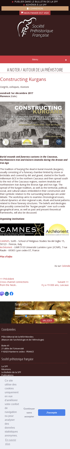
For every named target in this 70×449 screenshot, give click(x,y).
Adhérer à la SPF (35, 4)
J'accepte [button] (51, 412)
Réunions (6, 369)
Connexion (36, 8)
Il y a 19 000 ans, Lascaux (55, 283)
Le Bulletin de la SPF (11, 372)
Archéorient (6, 247)
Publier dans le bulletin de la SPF (35, 1)
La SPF (4, 366)
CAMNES (4, 241)
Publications (7, 375)
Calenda (66, 265)
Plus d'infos (6, 256)
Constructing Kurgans (23, 79)
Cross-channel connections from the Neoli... (14, 282)
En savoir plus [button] (10, 442)
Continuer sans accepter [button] (29, 412)
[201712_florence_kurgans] (32, 147)
